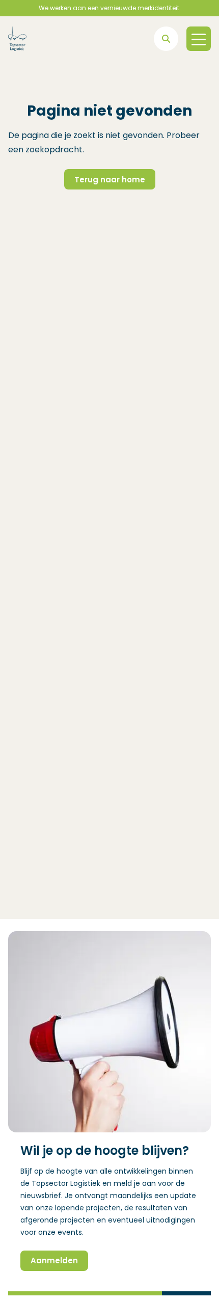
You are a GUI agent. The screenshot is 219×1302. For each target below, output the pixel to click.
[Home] (17, 38)
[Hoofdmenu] (198, 38)
